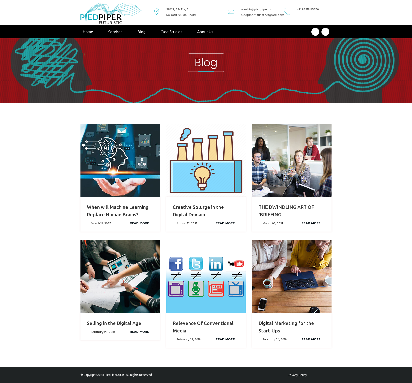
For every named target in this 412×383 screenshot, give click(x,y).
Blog (141, 32)
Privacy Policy (297, 375)
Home (88, 32)
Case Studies (171, 32)
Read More (140, 223)
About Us (205, 32)
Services (115, 32)
